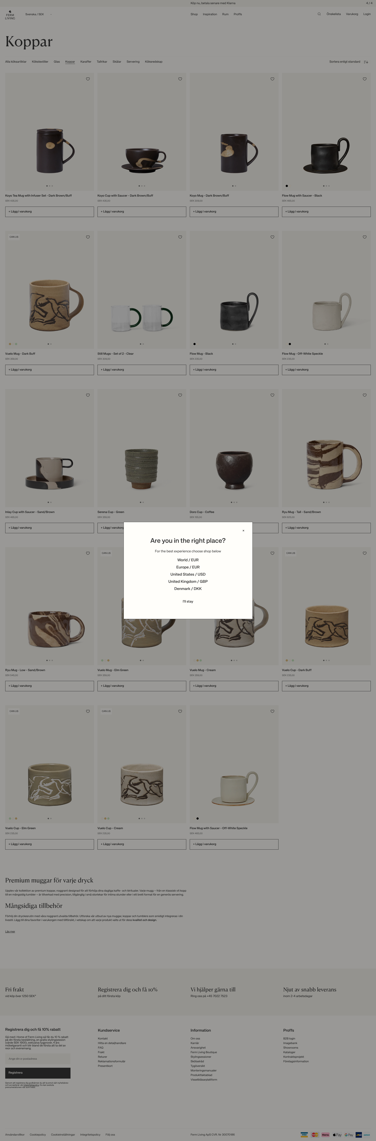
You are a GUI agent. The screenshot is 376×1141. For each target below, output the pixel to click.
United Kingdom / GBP (188, 582)
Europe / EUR (188, 568)
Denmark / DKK (188, 589)
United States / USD (188, 575)
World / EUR (188, 560)
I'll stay (188, 601)
